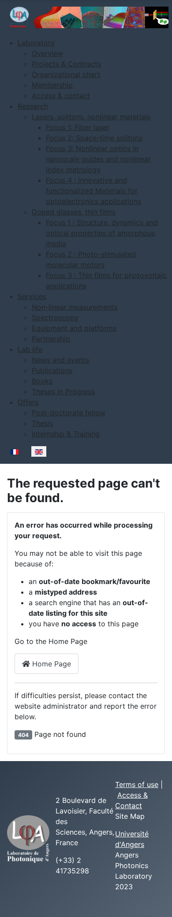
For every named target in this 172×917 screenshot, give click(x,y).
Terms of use (136, 784)
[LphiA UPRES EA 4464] (28, 838)
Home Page (50, 663)
